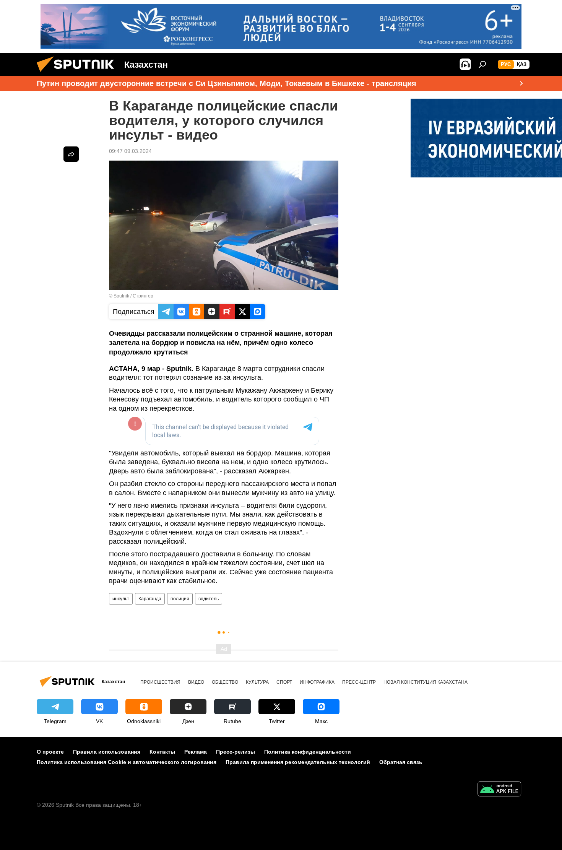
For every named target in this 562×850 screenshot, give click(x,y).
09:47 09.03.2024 (130, 151)
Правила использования (106, 752)
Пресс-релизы (235, 752)
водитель (208, 598)
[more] (71, 154)
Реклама (195, 752)
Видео (196, 682)
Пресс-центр (359, 682)
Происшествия (160, 682)
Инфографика (317, 682)
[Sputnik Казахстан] (78, 74)
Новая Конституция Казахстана (425, 682)
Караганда (149, 598)
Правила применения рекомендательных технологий (298, 762)
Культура (257, 682)
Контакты (162, 752)
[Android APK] (499, 789)
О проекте (50, 752)
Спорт (284, 682)
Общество (225, 682)
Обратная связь (400, 762)
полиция (180, 598)
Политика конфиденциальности (307, 752)
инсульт (120, 598)
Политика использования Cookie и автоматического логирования (126, 762)
